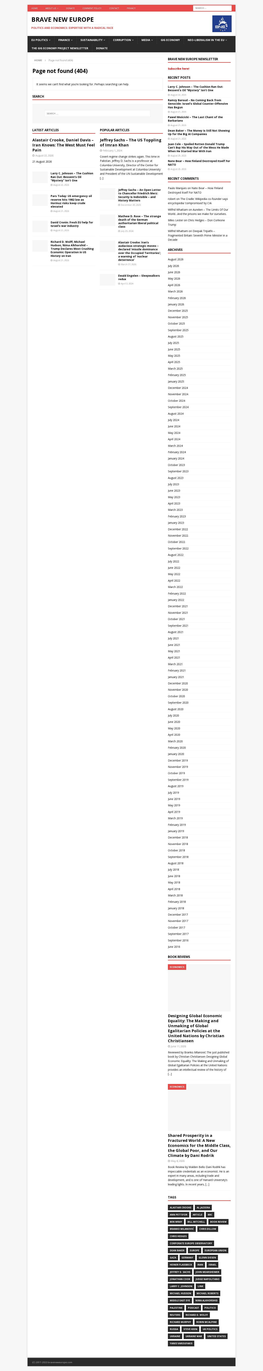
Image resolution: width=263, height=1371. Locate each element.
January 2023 (176, 522)
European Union (215, 1250)
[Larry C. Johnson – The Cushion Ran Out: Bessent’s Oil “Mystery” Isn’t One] (40, 177)
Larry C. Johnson (181, 1286)
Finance (64, 40)
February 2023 (177, 516)
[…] (170, 1074)
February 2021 (177, 670)
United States (216, 1336)
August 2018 (175, 863)
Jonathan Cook (180, 1279)
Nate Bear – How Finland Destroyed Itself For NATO (199, 162)
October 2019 (176, 773)
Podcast (193, 1307)
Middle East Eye (180, 1300)
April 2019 (174, 812)
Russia (174, 1329)
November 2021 (178, 613)
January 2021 (176, 677)
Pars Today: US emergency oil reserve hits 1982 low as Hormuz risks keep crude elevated (71, 201)
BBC (210, 1214)
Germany (187, 1257)
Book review (218, 1221)
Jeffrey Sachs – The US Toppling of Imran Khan (130, 142)
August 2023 (175, 478)
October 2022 (176, 542)
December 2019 (178, 760)
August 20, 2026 (178, 155)
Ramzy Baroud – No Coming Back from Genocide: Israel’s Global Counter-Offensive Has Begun (198, 103)
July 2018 (173, 869)
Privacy (131, 8)
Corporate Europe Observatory (191, 1243)
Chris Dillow (207, 1229)
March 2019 (175, 818)
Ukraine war (194, 1336)
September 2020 (178, 702)
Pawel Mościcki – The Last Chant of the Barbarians (195, 118)
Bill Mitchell (196, 1221)
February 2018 (177, 901)
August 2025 (175, 336)
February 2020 (177, 747)
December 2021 (178, 606)
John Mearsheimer (207, 1272)
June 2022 (174, 567)
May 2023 (174, 497)
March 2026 (175, 291)
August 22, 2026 (44, 155)
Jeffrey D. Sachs (180, 1272)
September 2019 (178, 780)
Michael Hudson (180, 1293)
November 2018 (178, 844)
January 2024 (176, 458)
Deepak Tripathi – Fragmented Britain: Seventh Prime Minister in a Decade (197, 235)
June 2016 (174, 947)
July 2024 (173, 420)
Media (146, 40)
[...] (101, 178)
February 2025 (177, 375)
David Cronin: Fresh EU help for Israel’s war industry (72, 224)
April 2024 (174, 439)
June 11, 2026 (178, 1046)
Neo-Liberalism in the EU (206, 40)
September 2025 (178, 330)
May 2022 (174, 574)
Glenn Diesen (207, 1257)
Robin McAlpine (206, 1322)
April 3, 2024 (127, 283)
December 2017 (178, 914)
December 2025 (178, 310)
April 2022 (174, 580)
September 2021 (178, 625)
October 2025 (176, 323)
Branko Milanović (182, 1229)
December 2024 (178, 388)
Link (200, 1286)
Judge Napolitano (207, 1279)
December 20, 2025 (131, 204)
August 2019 (175, 786)
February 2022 (177, 593)
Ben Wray (176, 1221)
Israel (212, 1264)
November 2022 (178, 535)
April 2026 (174, 285)
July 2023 (173, 484)
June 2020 (174, 722)
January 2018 (176, 908)
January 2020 (176, 754)
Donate (70, 8)
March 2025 (175, 368)
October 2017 (176, 927)
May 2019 (174, 805)
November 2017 (178, 921)
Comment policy (91, 8)
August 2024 (175, 413)
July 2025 (173, 343)
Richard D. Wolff (197, 1315)
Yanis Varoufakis (181, 1343)
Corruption (122, 40)
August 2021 (175, 632)
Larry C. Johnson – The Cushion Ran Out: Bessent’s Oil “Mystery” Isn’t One (72, 176)
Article (197, 1214)
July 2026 (173, 266)
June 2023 (174, 490)
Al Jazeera (203, 1207)
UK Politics (210, 1329)
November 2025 (178, 317)
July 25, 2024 (127, 231)
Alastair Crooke (180, 1207)
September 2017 (178, 934)
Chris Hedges (178, 1236)
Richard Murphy (180, 1322)
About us (50, 8)
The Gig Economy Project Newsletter (60, 48)
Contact (114, 8)
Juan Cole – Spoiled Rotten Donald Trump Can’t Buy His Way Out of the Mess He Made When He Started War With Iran (198, 147)
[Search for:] (212, 8)
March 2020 (175, 741)
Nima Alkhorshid (206, 1300)
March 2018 (175, 895)
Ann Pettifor (178, 1214)
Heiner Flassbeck (181, 1264)
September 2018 (178, 857)
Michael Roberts (207, 1293)
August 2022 (175, 555)
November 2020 (178, 689)
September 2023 (178, 471)
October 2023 (176, 465)
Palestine (176, 1307)
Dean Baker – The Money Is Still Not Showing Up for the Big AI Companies (199, 132)
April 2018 (174, 889)
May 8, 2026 (177, 1161)
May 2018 (174, 882)
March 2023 (175, 510)
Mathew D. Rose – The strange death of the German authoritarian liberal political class (139, 221)
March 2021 (175, 664)
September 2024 (178, 407)
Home (34, 8)
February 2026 (177, 298)
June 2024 (174, 426)
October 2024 (176, 400)
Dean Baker (177, 1250)
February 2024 (177, 452)
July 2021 (173, 638)
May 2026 (174, 278)
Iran (200, 1264)
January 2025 (176, 381)
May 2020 (174, 728)
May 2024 (174, 433)
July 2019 (173, 792)
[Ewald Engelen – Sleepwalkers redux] (107, 280)
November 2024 (178, 394)
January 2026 (176, 304)
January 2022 (176, 600)
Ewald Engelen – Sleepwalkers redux (139, 277)
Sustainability (91, 40)
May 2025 (174, 355)
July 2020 (173, 715)
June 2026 (174, 272)
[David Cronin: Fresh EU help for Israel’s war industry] (40, 226)
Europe (194, 1250)
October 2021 (176, 619)
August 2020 (175, 709)
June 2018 (174, 876)
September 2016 (178, 940)
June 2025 (174, 349)
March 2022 (175, 587)
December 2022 (178, 529)
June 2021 (174, 645)
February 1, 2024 (112, 150)
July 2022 (173, 561)
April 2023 (174, 503)
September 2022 (178, 548)
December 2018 (178, 837)
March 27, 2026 (128, 264)
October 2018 (176, 850)
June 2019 (174, 799)
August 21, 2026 (61, 211)
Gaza (173, 1257)
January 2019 (176, 831)
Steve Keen (190, 1329)
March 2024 (175, 446)
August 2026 (175, 259)
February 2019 (177, 825)
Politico (210, 1307)
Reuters (175, 1315)
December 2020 (178, 683)
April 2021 (174, 657)
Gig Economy (170, 40)
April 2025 (174, 362)
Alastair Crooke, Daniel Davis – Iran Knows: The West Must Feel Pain (63, 145)
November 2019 (178, 767)
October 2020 (176, 696)
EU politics (39, 40)
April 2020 (174, 734)
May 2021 (174, 651)
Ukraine (175, 1336)
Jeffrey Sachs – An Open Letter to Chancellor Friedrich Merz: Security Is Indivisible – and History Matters (139, 195)
